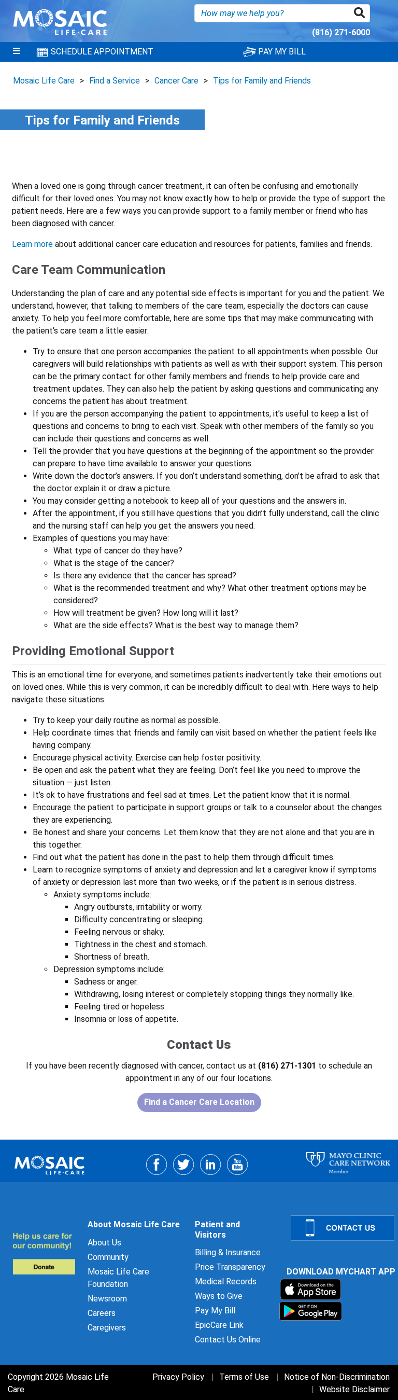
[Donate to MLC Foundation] (43, 1253)
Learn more (32, 244)
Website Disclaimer (354, 1389)
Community (108, 1257)
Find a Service (114, 81)
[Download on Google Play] (310, 1310)
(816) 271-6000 (341, 32)
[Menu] (16, 52)
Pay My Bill (215, 1310)
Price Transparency (230, 1267)
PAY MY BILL (281, 52)
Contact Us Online (228, 1339)
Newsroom (107, 1299)
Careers (102, 1313)
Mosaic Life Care (44, 81)
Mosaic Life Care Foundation (118, 1278)
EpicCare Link (219, 1325)
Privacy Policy (178, 1377)
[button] (361, 13)
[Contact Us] (338, 1228)
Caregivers (107, 1328)
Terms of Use (244, 1377)
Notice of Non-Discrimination (337, 1377)
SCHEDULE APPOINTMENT (101, 52)
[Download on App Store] (310, 1289)
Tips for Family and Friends (262, 81)
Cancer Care (176, 81)
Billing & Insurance (228, 1252)
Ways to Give (219, 1296)
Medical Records (226, 1281)
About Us (104, 1242)
